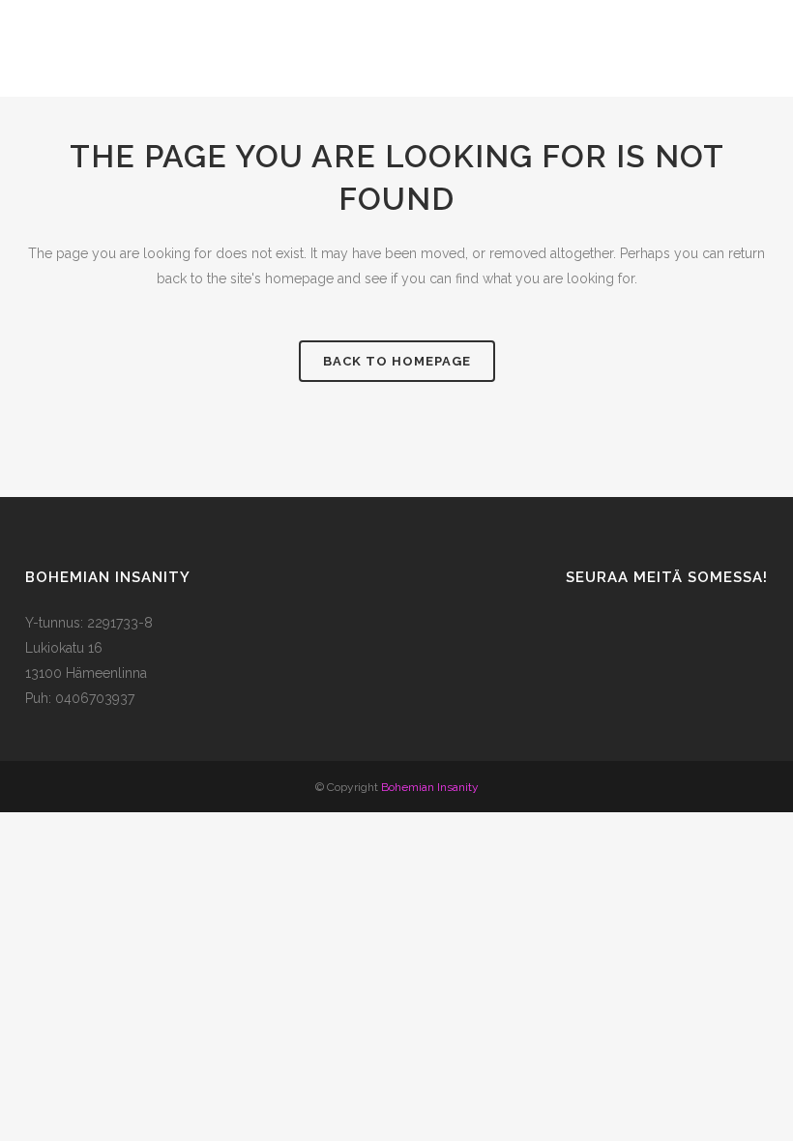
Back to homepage (397, 361)
